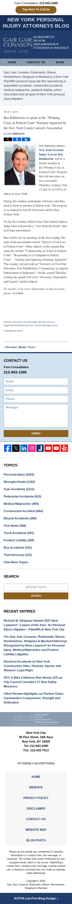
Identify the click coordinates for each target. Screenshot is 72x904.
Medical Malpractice (21, 503)
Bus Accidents (18, 547)
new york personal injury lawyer (44, 325)
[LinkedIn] (24, 448)
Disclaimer (36, 808)
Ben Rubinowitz (18, 325)
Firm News (18, 321)
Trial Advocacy (48, 321)
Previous (10, 347)
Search (36, 595)
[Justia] (40, 448)
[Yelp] (64, 448)
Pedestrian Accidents (22, 496)
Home (12, 62)
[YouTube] (48, 448)
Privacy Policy (36, 798)
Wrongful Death (19, 481)
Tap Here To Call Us (36, 9)
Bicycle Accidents (20, 518)
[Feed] (32, 448)
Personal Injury (30, 321)
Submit (36, 433)
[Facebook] (8, 448)
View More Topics (16, 562)
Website (36, 787)
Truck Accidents (19, 533)
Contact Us (36, 62)
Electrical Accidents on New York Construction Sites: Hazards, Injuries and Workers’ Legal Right (32, 666)
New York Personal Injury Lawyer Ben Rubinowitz (51, 154)
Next (32, 347)
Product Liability (19, 540)
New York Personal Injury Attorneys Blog (36, 44)
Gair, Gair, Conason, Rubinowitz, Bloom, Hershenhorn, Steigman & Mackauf (36, 886)
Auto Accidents (19, 489)
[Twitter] (16, 448)
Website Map (36, 829)
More (60, 62)
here (20, 293)
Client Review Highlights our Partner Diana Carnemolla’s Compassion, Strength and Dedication (33, 698)
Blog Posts (36, 840)
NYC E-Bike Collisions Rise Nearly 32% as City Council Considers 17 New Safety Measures (33, 682)
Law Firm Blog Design (35, 898)
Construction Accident (23, 511)
